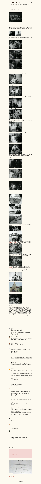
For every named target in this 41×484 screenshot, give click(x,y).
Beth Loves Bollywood (20, 2)
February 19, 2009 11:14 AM (14, 428)
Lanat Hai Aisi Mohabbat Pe (12, 242)
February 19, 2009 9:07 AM (14, 415)
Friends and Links (26, 4)
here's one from (21, 268)
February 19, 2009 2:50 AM (14, 379)
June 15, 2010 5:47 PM (13, 438)
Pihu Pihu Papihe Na (17, 255)
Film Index (13, 4)
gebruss (12, 368)
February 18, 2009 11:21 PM (14, 334)
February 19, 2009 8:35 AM (14, 385)
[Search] (31, 2)
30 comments (12, 476)
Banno (12, 328)
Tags (16, 4)
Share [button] (12, 454)
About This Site (19, 4)
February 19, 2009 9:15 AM (14, 421)
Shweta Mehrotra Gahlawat (15, 336)
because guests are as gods (19, 453)
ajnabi (12, 430)
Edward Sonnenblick (14, 343)
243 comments (15, 454)
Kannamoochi (10, 267)
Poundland (18, 392)
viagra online (13, 436)
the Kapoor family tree (15, 475)
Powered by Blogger (21, 481)
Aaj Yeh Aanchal (23, 224)
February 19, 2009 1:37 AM (14, 366)
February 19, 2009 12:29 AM (14, 352)
